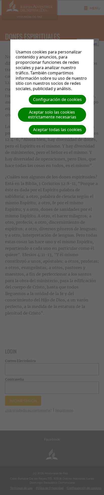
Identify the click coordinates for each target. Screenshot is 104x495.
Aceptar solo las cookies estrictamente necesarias (52, 114)
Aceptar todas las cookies (57, 129)
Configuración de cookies (57, 99)
